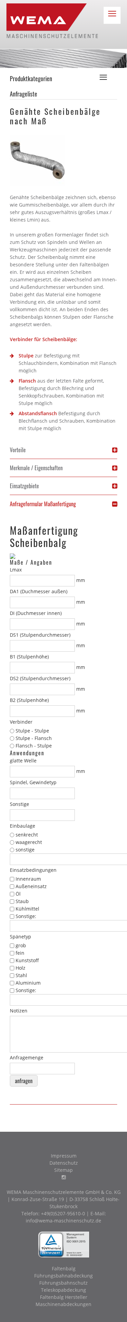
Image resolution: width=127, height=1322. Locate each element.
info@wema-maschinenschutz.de (63, 1220)
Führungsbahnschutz (63, 1283)
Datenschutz (63, 1163)
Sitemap (63, 1170)
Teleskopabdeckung (63, 1290)
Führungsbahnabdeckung (63, 1275)
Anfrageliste (23, 93)
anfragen (24, 1081)
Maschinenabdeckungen (63, 1304)
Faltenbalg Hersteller (63, 1297)
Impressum (64, 1155)
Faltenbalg (64, 1268)
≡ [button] (112, 15)
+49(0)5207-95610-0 (63, 1213)
